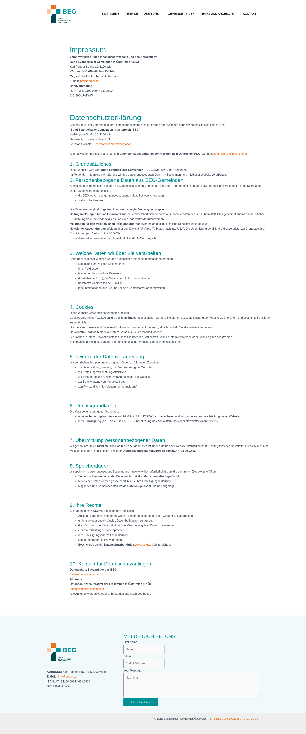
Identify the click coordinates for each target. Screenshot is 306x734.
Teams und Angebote (217, 13)
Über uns (151, 13)
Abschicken (141, 702)
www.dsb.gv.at (143, 544)
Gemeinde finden (181, 13)
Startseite (111, 13)
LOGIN (255, 718)
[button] (160, 14)
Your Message (132, 670)
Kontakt (249, 13)
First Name (130, 642)
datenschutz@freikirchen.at (230, 153)
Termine (131, 13)
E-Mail (127, 656)
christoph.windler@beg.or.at (113, 144)
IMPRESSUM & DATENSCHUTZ (229, 718)
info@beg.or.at (67, 676)
